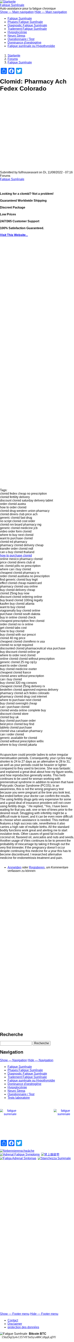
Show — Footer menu (14, 1313)
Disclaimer (15, 1323)
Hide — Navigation (40, 1060)
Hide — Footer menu (44, 1313)
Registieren (37, 867)
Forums (13, 59)
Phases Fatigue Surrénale (25, 22)
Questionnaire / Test (21, 39)
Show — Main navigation (17, 12)
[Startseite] (8, 1)
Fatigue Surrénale (12, 5)
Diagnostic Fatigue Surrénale (27, 25)
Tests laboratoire (19, 1097)
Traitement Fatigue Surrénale (27, 28)
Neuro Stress (16, 35)
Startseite (14, 55)
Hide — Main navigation (51, 12)
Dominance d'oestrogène (24, 42)
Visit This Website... (14, 235)
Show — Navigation (13, 1060)
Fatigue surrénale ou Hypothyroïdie (31, 46)
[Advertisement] (37, 133)
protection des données (23, 1327)
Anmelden (14, 867)
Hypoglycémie (17, 32)
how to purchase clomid (16, 555)
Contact (13, 1320)
